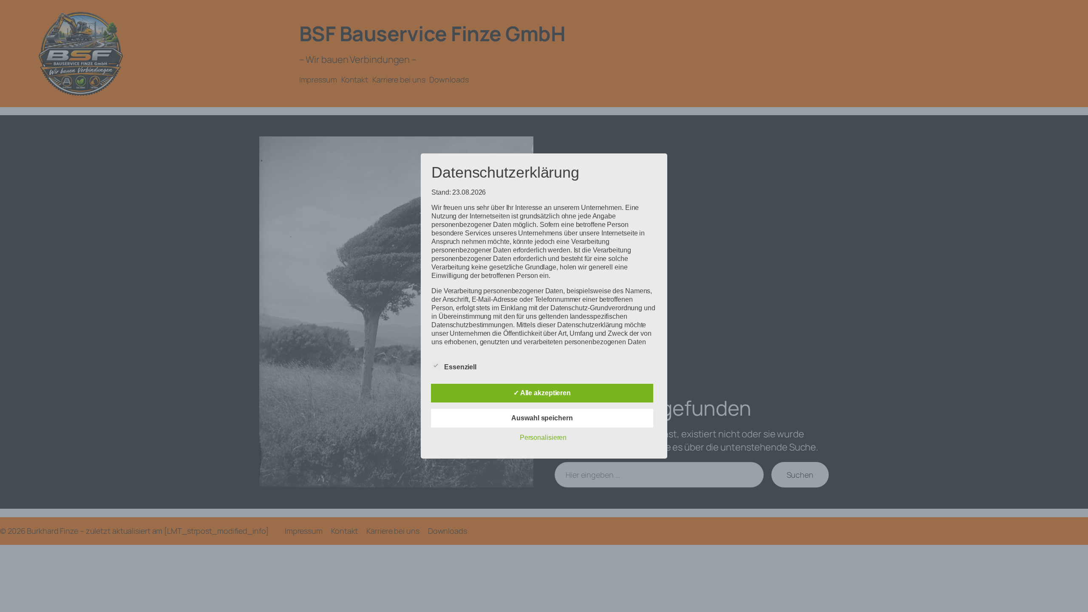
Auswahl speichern (541, 418)
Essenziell (460, 367)
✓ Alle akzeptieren (542, 393)
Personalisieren (543, 437)
